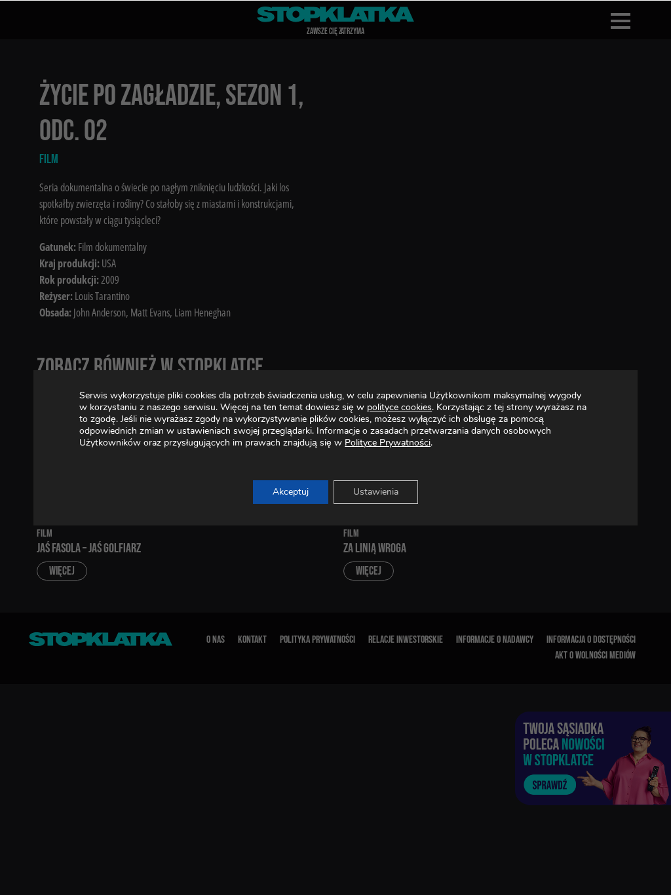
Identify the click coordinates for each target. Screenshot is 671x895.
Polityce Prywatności (388, 442)
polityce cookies (399, 407)
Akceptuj (291, 492)
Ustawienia (375, 492)
